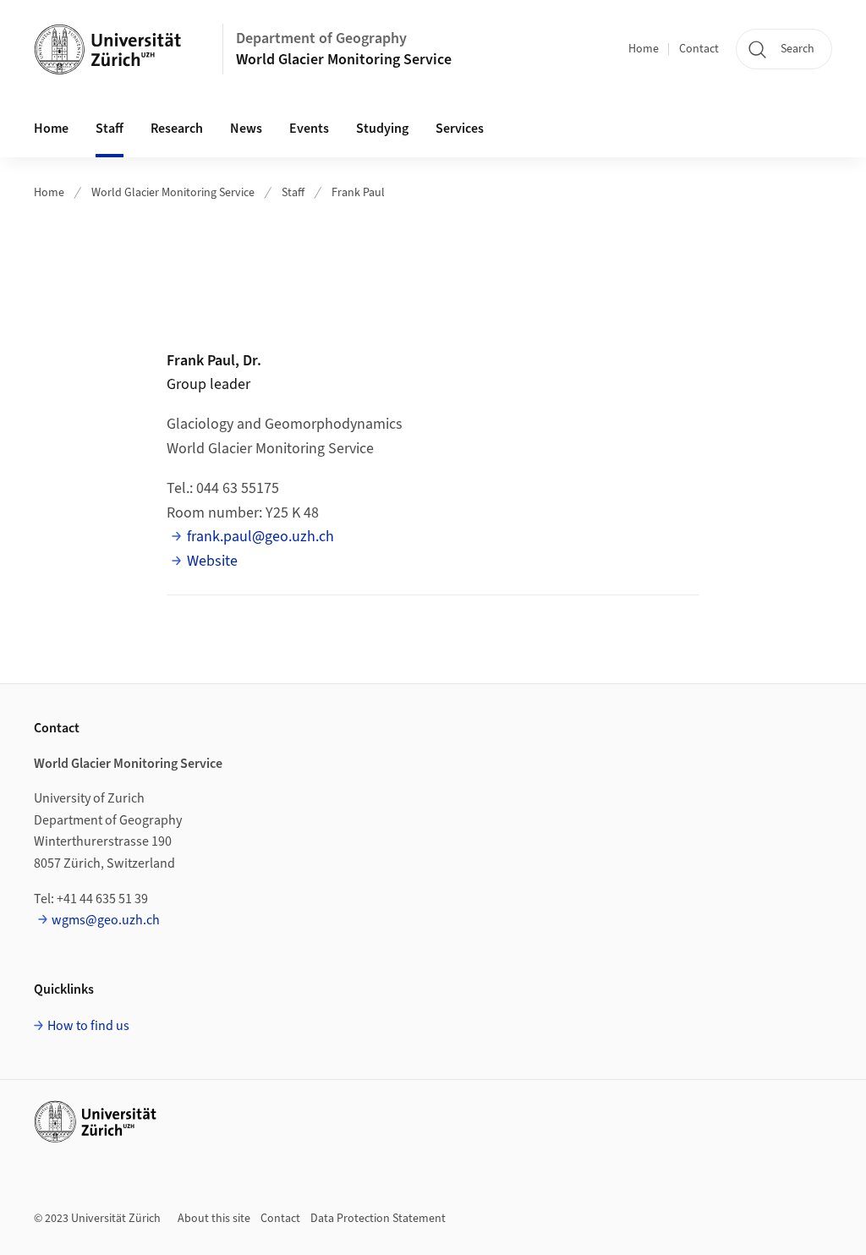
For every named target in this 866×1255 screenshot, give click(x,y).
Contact (699, 49)
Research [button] (177, 128)
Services (460, 128)
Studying (382, 128)
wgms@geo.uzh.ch (106, 920)
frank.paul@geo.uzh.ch (260, 536)
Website (212, 561)
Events (309, 128)
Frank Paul (358, 192)
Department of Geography (321, 38)
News (246, 128)
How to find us (88, 1026)
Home (643, 49)
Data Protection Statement (378, 1218)
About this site (214, 1218)
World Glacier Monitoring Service (344, 59)
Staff (109, 128)
